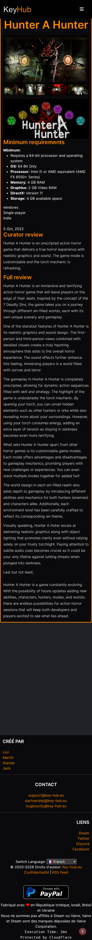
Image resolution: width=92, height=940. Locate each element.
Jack (7, 768)
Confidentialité (36, 872)
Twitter (83, 838)
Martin (8, 757)
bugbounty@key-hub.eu (46, 806)
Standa (9, 763)
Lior (6, 752)
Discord (82, 843)
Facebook (81, 849)
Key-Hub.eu (72, 867)
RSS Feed (60, 872)
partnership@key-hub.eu (46, 800)
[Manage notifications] (82, 931)
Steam (84, 833)
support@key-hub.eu (46, 795)
